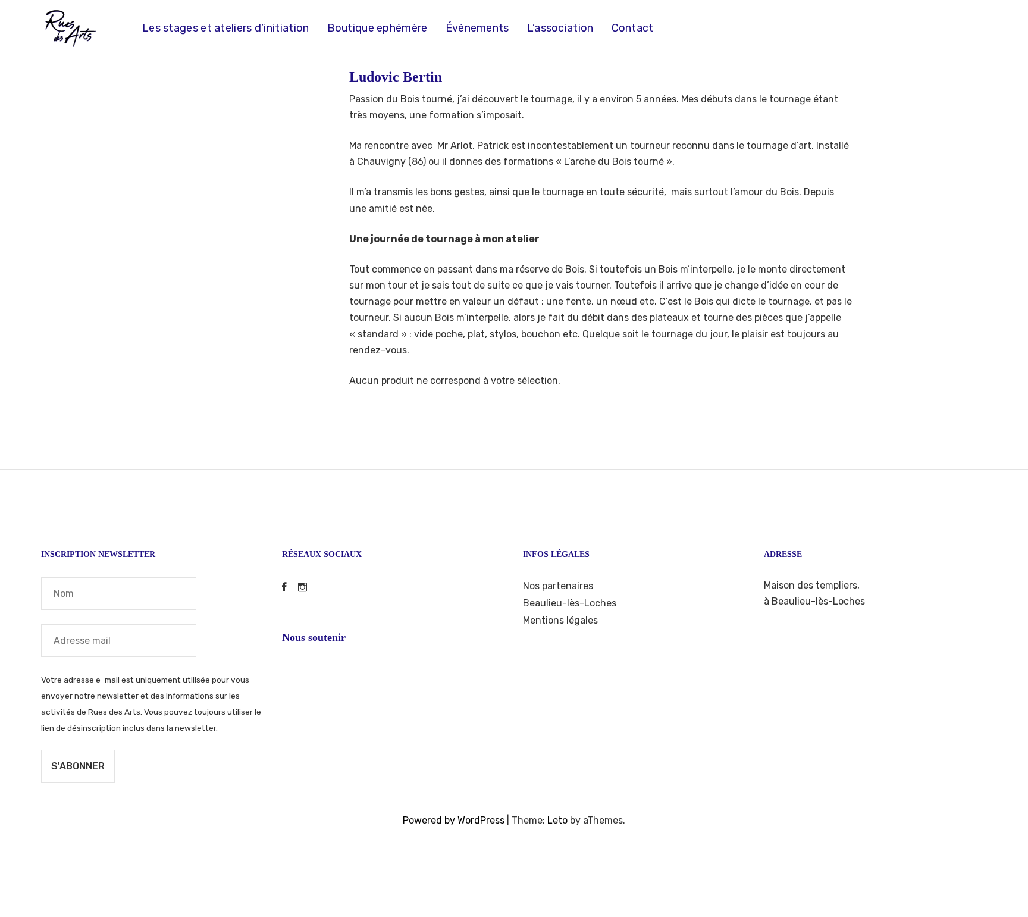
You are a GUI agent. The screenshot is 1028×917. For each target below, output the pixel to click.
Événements (477, 28)
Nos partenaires (558, 585)
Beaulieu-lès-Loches (569, 603)
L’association (560, 28)
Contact (633, 28)
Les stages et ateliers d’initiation (225, 28)
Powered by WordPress (453, 820)
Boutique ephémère (377, 28)
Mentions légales (560, 620)
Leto (557, 820)
